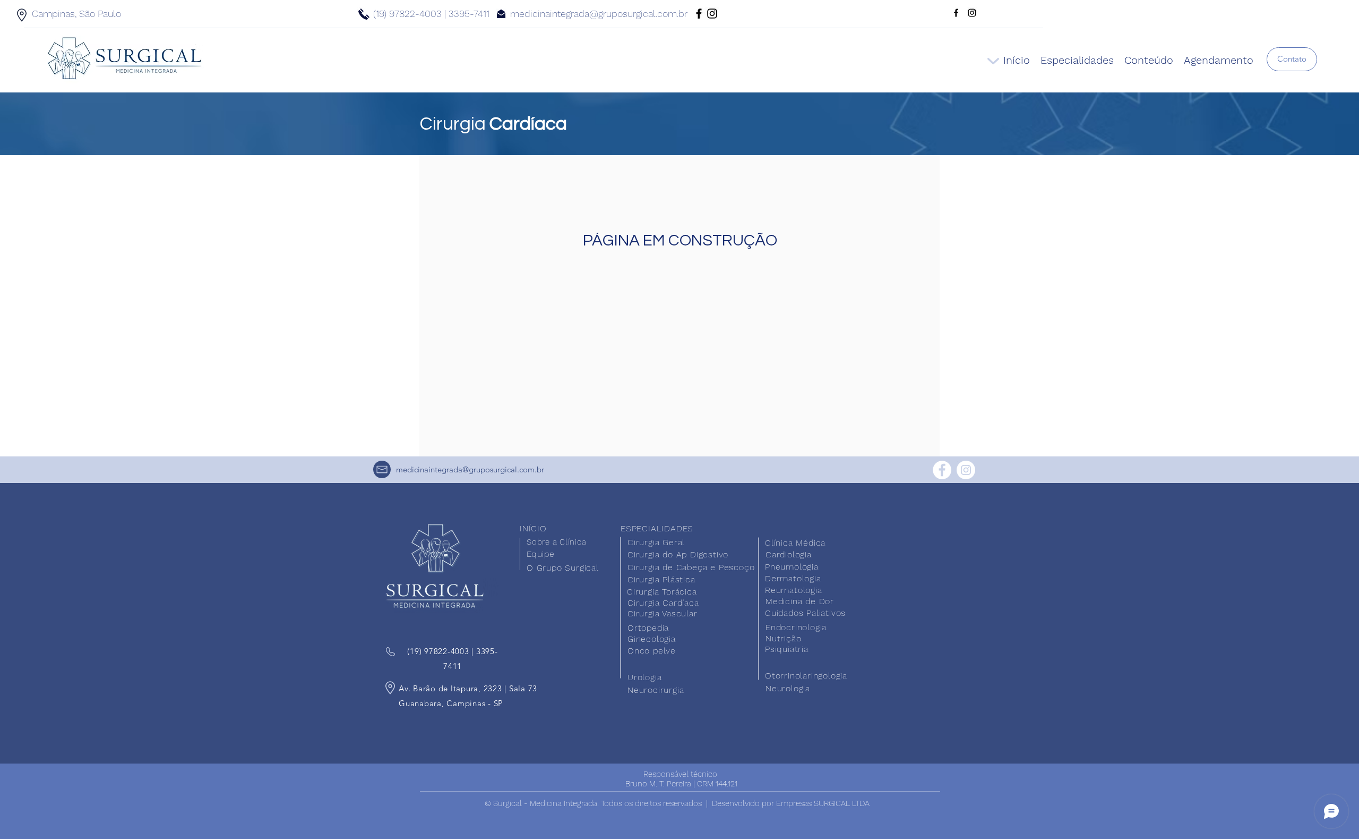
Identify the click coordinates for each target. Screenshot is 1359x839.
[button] (1292, 59)
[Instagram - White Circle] (966, 470)
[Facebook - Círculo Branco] (942, 470)
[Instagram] (712, 13)
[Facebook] (699, 13)
